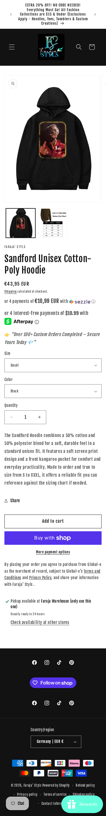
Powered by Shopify (56, 785)
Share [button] (15, 500)
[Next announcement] (95, 14)
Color (8, 379)
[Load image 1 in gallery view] (20, 223)
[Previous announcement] (10, 14)
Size (7, 353)
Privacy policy (27, 795)
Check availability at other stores (40, 622)
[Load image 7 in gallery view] (53, 223)
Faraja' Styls (33, 785)
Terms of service (55, 795)
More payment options (53, 552)
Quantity (11, 405)
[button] (11, 47)
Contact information (56, 804)
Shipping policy (84, 795)
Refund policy (85, 785)
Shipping (10, 291)
